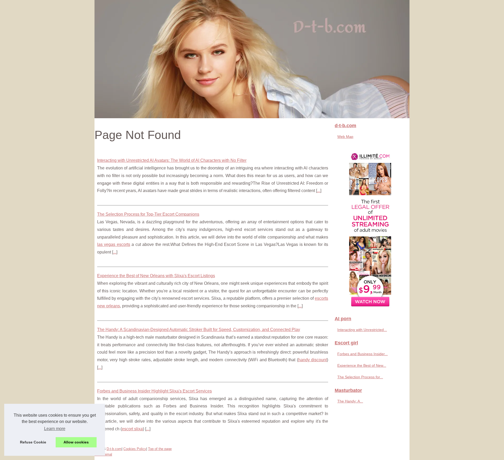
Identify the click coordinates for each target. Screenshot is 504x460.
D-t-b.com (114, 449)
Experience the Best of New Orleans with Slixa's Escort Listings (156, 275)
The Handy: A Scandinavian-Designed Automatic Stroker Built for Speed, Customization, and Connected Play (198, 329)
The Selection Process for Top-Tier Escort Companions (148, 214)
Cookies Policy (134, 449)
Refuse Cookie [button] (33, 442)
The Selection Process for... (360, 377)
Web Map (345, 137)
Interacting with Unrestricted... (362, 330)
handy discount (312, 360)
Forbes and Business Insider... (362, 354)
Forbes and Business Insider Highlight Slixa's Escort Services (154, 391)
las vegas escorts (113, 244)
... (318, 190)
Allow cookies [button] (76, 442)
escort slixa (132, 429)
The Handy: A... (350, 401)
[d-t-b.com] (252, 59)
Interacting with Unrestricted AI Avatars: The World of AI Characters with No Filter (171, 160)
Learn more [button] (54, 428)
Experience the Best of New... (361, 365)
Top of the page (160, 449)
